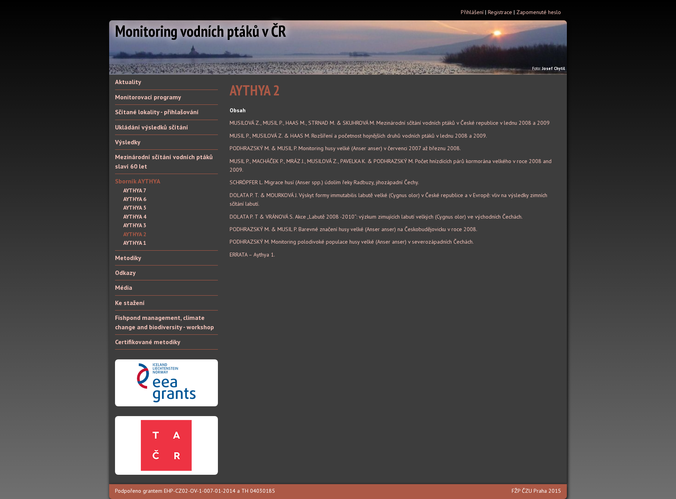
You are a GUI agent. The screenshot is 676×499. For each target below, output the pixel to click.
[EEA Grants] (166, 382)
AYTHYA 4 (134, 216)
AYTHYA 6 (134, 199)
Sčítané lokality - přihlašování (157, 112)
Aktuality (128, 82)
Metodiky (128, 258)
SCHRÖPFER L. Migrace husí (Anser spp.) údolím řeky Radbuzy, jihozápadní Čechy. (324, 182)
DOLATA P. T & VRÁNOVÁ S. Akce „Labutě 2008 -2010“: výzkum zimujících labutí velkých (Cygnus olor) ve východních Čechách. (376, 216)
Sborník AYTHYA (137, 181)
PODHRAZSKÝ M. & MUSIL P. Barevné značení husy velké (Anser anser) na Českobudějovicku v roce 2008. (353, 229)
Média (123, 287)
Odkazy (125, 272)
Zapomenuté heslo (538, 12)
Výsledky (127, 142)
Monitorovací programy (148, 97)
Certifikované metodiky (147, 342)
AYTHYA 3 (134, 225)
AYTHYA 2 (134, 234)
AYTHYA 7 (134, 190)
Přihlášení (472, 12)
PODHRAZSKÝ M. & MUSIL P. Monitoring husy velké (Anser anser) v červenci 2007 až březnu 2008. (345, 148)
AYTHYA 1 (134, 242)
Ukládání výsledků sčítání (151, 127)
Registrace (500, 12)
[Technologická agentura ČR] (166, 445)
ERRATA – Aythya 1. (252, 254)
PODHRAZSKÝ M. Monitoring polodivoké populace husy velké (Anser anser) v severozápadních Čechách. (352, 241)
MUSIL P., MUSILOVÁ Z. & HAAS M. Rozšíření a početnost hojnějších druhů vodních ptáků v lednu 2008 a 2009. (358, 135)
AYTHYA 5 (134, 207)
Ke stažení (130, 303)
